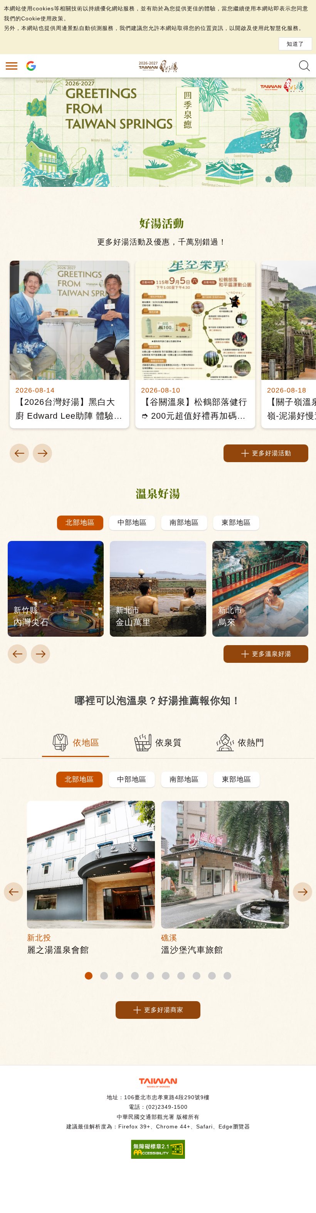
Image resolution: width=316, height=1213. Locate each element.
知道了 (295, 44)
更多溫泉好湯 (271, 654)
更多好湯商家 (163, 1010)
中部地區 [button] (131, 779)
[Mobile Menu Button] (11, 65)
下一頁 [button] (42, 453)
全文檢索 (304, 65)
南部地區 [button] (184, 779)
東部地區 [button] (236, 779)
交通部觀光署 (158, 1083)
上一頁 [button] (19, 453)
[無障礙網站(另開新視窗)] (158, 1156)
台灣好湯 (158, 66)
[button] (80, 523)
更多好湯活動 (271, 453)
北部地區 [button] (79, 779)
